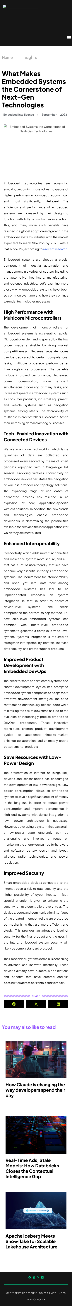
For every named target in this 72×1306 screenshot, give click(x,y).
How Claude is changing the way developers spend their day (35, 1090)
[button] (14, 1004)
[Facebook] (29, 1277)
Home (7, 58)
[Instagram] (34, 1277)
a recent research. (55, 249)
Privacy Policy (36, 1299)
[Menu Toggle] (68, 37)
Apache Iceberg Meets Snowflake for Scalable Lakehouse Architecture (31, 1241)
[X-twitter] (38, 1277)
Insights (29, 58)
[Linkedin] (42, 1277)
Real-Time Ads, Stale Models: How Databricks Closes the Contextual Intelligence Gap (32, 1168)
